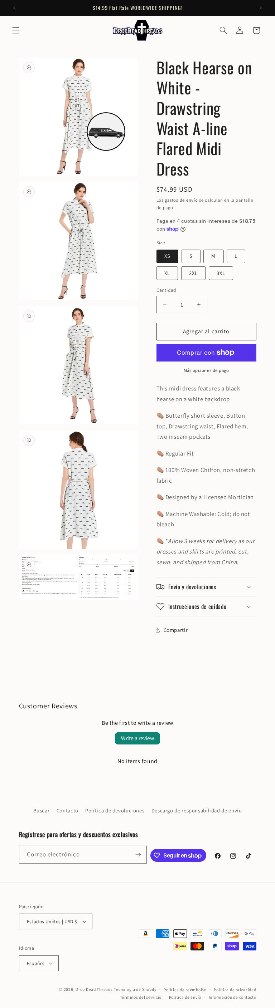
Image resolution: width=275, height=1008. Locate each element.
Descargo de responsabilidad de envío (196, 810)
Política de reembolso (185, 989)
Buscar (41, 810)
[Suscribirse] (138, 854)
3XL (221, 273)
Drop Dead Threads (94, 989)
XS (167, 255)
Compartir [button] (176, 629)
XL (167, 273)
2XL (193, 273)
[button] (16, 30)
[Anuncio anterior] (14, 8)
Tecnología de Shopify (135, 989)
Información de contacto (232, 997)
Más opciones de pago (206, 370)
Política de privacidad (235, 989)
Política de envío (185, 997)
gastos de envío (181, 200)
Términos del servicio (140, 997)
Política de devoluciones (114, 810)
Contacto (67, 810)
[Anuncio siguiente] (261, 8)
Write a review (137, 738)
